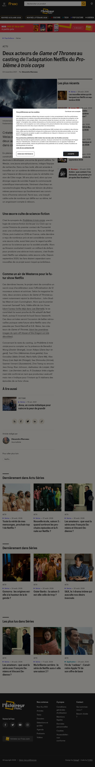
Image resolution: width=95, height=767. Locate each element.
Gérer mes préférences (25, 154)
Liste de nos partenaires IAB (25, 148)
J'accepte (71, 154)
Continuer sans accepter (73, 111)
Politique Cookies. (26, 135)
